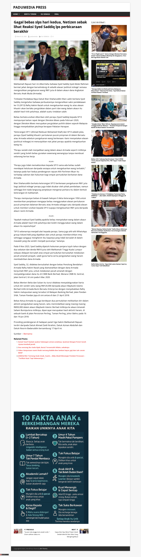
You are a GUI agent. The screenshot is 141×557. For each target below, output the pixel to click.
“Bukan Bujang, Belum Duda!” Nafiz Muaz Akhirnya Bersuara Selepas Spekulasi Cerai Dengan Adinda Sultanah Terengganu (109, 230)
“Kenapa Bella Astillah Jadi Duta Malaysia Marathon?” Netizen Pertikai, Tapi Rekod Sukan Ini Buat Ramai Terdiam (108, 90)
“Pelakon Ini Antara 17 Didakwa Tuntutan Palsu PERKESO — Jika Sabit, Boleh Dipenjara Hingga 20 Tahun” (108, 195)
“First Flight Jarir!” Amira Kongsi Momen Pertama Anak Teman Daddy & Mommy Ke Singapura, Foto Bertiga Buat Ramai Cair (109, 55)
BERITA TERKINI (30, 14)
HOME (15, 14)
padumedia (34, 36)
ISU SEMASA (45, 14)
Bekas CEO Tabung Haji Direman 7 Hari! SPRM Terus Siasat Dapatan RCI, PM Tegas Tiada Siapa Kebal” (108, 160)
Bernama (27, 333)
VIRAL (56, 14)
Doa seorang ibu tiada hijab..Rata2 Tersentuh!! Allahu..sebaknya (43, 347)
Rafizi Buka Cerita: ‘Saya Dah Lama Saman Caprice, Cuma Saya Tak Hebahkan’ (109, 265)
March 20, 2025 (22, 36)
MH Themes (43, 549)
